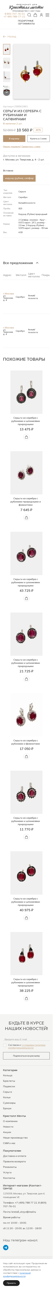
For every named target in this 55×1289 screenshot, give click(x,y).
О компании (10, 1121)
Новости (8, 1126)
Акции (7, 1132)
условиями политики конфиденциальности (26, 1046)
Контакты (9, 1177)
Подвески (9, 1086)
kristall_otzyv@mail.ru (23, 1211)
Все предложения (18, 263)
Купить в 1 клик (38, 138)
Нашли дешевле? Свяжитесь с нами (21, 146)
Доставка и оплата (14, 1155)
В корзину (14, 138)
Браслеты (9, 1080)
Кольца (7, 1075)
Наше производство (15, 1137)
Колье (7, 1097)
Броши (7, 1108)
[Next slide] (6, 92)
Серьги (7, 1091)
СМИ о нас (9, 1143)
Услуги (7, 1172)
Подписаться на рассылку (26, 1056)
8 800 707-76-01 (15, 13)
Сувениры (9, 1102)
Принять (11, 1283)
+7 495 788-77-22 (14, 16)
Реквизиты (9, 1166)
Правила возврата (14, 1161)
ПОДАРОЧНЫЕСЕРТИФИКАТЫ (26, 22)
